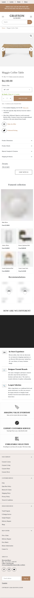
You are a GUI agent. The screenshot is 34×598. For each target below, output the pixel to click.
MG (5, 76)
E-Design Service (6, 514)
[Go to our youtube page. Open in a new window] (14, 569)
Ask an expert (5, 167)
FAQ (3, 483)
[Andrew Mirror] (8, 236)
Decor (25, 2)
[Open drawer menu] (3, 17)
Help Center (5, 530)
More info (25, 107)
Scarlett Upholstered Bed (7, 268)
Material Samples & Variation (10, 151)
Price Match (5, 542)
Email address (7, 578)
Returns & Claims (6, 489)
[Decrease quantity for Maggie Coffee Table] (3, 98)
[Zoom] (31, 36)
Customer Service (7, 478)
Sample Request (6, 518)
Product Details (6, 146)
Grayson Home (6, 468)
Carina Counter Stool (23, 268)
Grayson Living (6, 465)
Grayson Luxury (6, 462)
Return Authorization (7, 545)
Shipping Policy (6, 493)
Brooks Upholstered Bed (24, 245)
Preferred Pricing (12, 130)
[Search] (29, 22)
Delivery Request (6, 521)
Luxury (4, 2)
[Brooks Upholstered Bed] (25, 236)
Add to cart (23, 98)
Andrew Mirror (5, 245)
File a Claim (5, 535)
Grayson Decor (6, 472)
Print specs (5, 163)
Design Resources (7, 506)
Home (18, 2)
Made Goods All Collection (16, 76)
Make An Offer (11, 124)
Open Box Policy (6, 486)
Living (11, 2)
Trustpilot (4, 583)
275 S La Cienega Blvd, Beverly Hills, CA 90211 (13, 565)
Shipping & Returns (7, 156)
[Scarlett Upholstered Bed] (8, 259)
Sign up (26, 578)
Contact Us (5, 549)
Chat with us (23, 172)
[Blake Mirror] (17, 205)
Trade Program (6, 511)
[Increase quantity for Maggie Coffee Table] (10, 98)
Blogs (3, 524)
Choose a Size (5, 85)
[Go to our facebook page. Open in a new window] (4, 569)
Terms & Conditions (7, 500)
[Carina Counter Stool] (25, 259)
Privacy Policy (6, 496)
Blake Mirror (5, 222)
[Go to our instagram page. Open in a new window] (9, 569)
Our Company (6, 457)
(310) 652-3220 (10, 563)
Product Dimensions (7, 140)
